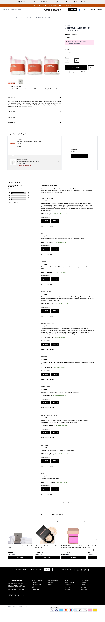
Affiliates (83, 586)
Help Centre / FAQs (36, 584)
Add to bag (20, 557)
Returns (34, 587)
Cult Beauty (25, 17)
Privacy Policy (68, 584)
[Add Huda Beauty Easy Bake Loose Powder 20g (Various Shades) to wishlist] (57, 521)
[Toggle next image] (60, 48)
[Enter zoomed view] (58, 72)
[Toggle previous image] (9, 48)
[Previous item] (9, 539)
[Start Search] (35, 9)
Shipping (34, 586)
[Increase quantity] (76, 60)
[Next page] (71, 503)
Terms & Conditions (69, 582)
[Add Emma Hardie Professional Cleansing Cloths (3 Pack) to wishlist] (30, 521)
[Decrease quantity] (67, 60)
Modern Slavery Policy (70, 587)
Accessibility (68, 589)
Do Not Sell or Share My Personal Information (16, 596)
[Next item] (96, 539)
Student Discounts (85, 587)
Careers (50, 584)
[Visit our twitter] (78, 569)
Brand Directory (17, 17)
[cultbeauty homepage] (53, 9)
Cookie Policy (68, 586)
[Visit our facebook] (74, 569)
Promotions (83, 584)
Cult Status (83, 582)
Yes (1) (46, 374)
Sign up (47, 569)
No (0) (56, 220)
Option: (67, 49)
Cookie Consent (12, 594)
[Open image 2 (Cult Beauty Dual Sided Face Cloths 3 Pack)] (20, 80)
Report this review (47, 226)
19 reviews (74, 34)
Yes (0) (46, 220)
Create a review (13, 202)
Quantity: (68, 57)
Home (9, 17)
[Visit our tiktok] (85, 569)
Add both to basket (79, 156)
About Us (50, 582)
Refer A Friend (84, 589)
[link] (91, 9)
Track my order (35, 589)
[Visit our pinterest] (88, 569)
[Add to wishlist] (91, 67)
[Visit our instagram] (81, 569)
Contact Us (34, 582)
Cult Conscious (51, 586)
